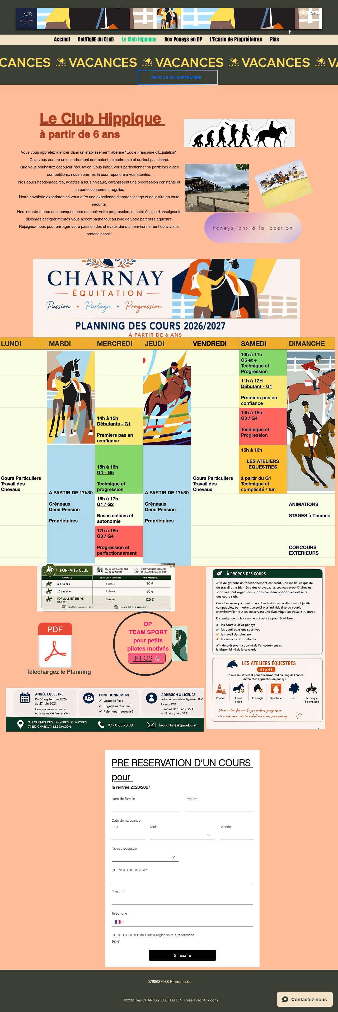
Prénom (191, 799)
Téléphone (119, 913)
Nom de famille (123, 799)
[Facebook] (289, 31)
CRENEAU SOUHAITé (129, 870)
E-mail (118, 891)
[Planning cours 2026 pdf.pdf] (55, 646)
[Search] (292, 42)
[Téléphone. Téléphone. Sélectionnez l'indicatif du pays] (120, 922)
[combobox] (182, 835)
